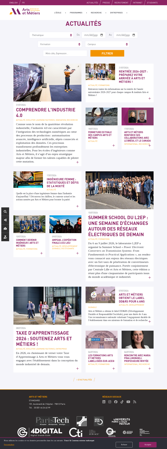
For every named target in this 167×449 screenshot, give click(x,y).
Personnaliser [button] (9, 445)
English (13, 2)
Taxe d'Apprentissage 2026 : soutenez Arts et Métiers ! (44, 338)
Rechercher (5, 211)
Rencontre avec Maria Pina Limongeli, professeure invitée (137, 358)
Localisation (5, 228)
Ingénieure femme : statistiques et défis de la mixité (63, 182)
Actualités (92, 2)
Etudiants (152, 2)
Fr (23, 2)
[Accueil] (24, 11)
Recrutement (121, 2)
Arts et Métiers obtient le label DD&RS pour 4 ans (132, 298)
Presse (106, 2)
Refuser (124, 445)
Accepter (147, 445)
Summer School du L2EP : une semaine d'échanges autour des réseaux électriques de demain (118, 225)
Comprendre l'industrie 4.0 (45, 112)
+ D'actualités (84, 379)
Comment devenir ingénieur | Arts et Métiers (27, 242)
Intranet (137, 2)
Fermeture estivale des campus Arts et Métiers (100, 135)
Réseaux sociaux (5, 220)
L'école (57, 12)
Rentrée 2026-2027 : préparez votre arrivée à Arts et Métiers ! (133, 76)
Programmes (76, 12)
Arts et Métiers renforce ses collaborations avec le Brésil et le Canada (137, 136)
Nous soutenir (5, 237)
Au (110, 34)
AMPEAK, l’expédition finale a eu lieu (64, 241)
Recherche (96, 12)
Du (78, 34)
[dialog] (83, 443)
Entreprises (116, 12)
